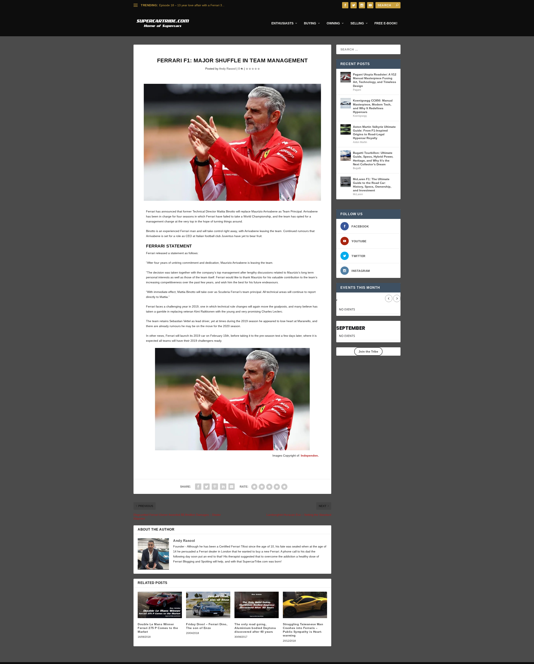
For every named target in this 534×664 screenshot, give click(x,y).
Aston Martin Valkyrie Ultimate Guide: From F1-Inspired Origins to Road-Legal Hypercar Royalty (374, 132)
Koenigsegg (360, 115)
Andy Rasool (227, 68)
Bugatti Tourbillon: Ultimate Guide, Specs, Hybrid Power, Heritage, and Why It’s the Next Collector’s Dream (373, 158)
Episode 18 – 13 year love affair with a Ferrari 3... (191, 5)
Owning (333, 23)
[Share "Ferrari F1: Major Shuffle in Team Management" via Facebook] (198, 486)
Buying (310, 23)
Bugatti (357, 168)
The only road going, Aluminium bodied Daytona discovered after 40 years (255, 628)
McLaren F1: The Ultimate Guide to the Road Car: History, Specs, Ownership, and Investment (372, 184)
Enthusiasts (282, 23)
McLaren (358, 194)
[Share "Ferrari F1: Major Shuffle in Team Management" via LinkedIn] (223, 486)
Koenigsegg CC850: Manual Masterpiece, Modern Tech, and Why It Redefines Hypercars (373, 106)
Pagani (357, 89)
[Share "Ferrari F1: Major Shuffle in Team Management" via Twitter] (206, 486)
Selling (357, 23)
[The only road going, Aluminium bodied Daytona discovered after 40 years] (256, 605)
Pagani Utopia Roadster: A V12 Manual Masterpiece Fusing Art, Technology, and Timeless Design (374, 80)
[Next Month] (396, 298)
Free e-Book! (385, 23)
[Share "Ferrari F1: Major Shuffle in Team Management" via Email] (231, 486)
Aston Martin (360, 142)
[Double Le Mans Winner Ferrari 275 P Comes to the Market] (160, 605)
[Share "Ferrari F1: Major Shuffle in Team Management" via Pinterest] (215, 486)
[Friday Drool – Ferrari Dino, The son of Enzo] (208, 605)
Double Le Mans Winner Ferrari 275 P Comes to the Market (158, 628)
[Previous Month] (388, 298)
